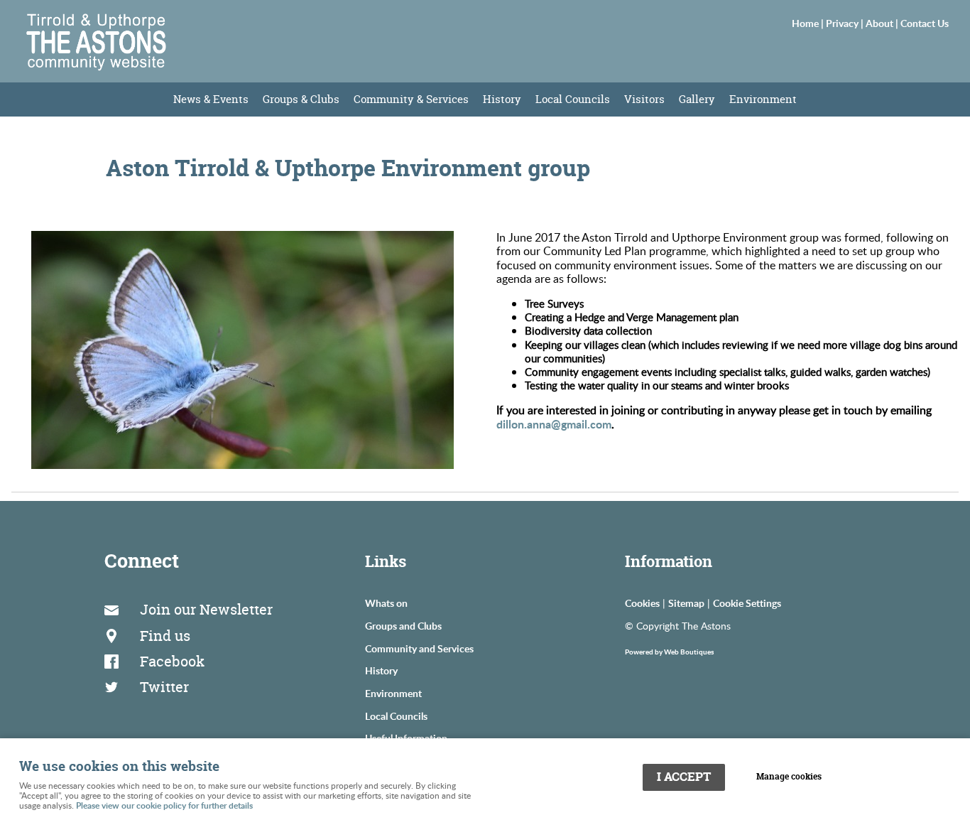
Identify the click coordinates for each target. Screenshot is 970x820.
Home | (809, 23)
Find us (165, 635)
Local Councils (572, 99)
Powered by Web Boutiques (669, 652)
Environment (763, 99)
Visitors (644, 99)
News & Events (211, 99)
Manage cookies (789, 776)
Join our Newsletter (206, 609)
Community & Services (411, 99)
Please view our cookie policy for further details (164, 805)
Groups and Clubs (403, 625)
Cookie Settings (747, 602)
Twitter (164, 686)
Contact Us (924, 23)
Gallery (697, 99)
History (502, 99)
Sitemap (686, 602)
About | (883, 23)
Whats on (386, 602)
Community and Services (419, 648)
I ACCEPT (684, 776)
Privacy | (846, 23)
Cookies (642, 602)
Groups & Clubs (301, 99)
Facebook (172, 661)
